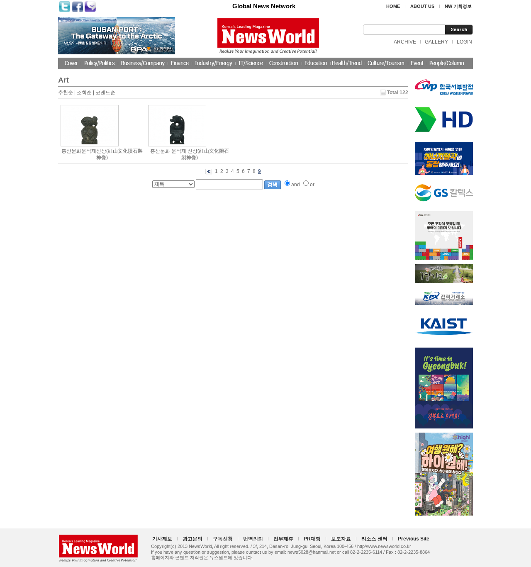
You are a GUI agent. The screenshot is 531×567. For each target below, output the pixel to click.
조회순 (84, 92)
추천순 (65, 92)
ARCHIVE (405, 42)
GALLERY (436, 42)
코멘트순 (105, 92)
